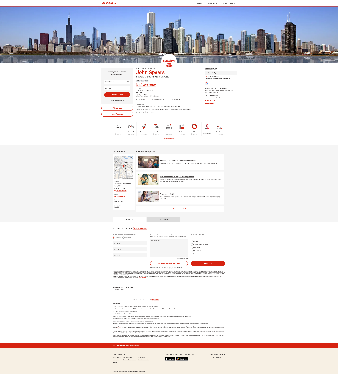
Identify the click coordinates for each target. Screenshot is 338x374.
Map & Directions (121, 190)
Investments (212, 3)
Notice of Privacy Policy (129, 360)
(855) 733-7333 (142, 277)
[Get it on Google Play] (182, 359)
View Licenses (209, 103)
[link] (109, 3)
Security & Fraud (127, 357)
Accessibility (141, 357)
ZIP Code (108, 88)
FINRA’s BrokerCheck (211, 101)
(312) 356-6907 (146, 85)
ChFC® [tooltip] (146, 80)
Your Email (118, 237)
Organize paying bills (168, 194)
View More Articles (180, 209)
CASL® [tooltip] (138, 80)
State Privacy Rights (143, 360)
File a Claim (117, 108)
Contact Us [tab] (129, 219)
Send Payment (117, 114)
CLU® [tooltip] (142, 80)
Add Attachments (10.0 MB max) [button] (169, 263)
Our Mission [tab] (163, 219)
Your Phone (128, 237)
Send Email (208, 263)
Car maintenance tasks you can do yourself (177, 177)
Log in (232, 3)
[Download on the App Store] (170, 359)
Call (206, 76)
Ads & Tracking (117, 357)
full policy (119, 327)
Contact (224, 3)
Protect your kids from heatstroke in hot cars (177, 160)
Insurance (199, 3)
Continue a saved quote (117, 100)
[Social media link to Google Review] (206, 83)
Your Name (117, 243)
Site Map (115, 362)
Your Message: (155, 240)
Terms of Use (116, 360)
